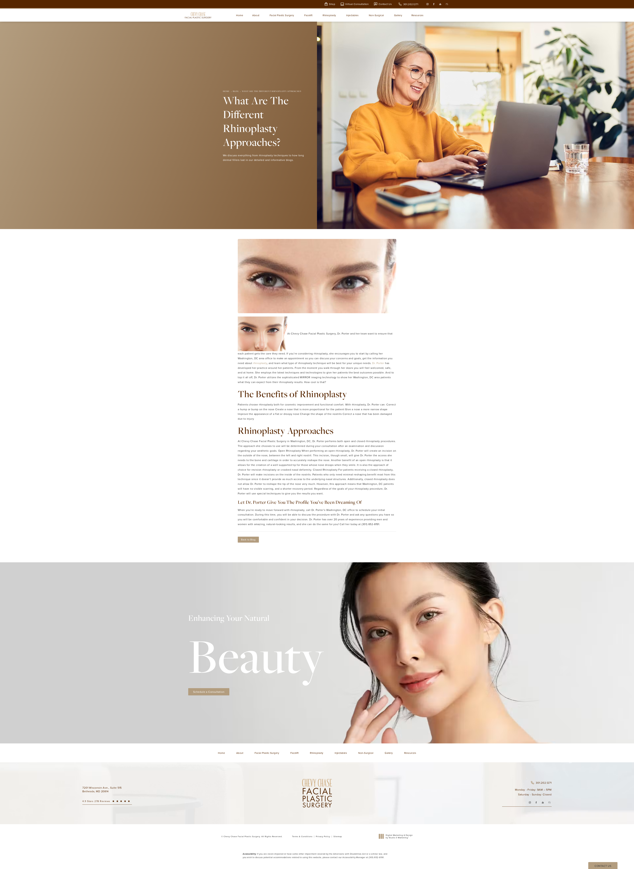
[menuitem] (427, 4)
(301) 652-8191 (376, 857)
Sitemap (338, 836)
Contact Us (385, 4)
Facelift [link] (308, 15)
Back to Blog (248, 539)
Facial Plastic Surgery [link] (282, 15)
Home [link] (239, 15)
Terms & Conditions (302, 836)
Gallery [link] (398, 15)
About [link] (255, 15)
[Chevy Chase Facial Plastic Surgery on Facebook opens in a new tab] (434, 4)
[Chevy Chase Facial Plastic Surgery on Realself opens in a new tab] (447, 4)
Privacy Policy (323, 836)
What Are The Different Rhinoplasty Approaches (271, 91)
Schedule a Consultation (208, 692)
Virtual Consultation (357, 4)
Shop (332, 4)
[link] (408, 4)
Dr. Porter (378, 363)
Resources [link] (417, 15)
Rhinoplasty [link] (329, 15)
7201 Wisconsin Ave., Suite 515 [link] (102, 789)
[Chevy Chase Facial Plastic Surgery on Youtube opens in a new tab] (440, 4)
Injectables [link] (352, 15)
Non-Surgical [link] (376, 15)
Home (226, 91)
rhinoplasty (260, 363)
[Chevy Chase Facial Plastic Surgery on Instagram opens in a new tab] (427, 4)
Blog (236, 91)
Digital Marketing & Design (399, 836)
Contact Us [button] (603, 866)
